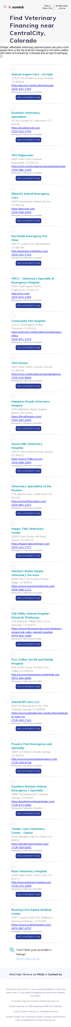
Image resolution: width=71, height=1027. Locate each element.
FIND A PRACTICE (47, 7)
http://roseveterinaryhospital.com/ (31, 882)
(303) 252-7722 (21, 254)
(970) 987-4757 (21, 928)
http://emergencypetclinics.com (29, 251)
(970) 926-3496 (21, 635)
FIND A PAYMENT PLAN (28, 97)
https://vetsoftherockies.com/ (28, 501)
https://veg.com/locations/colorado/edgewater (38, 166)
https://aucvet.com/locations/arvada (32, 85)
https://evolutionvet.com (25, 127)
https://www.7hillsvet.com (26, 458)
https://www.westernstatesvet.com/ (33, 586)
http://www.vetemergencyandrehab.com (35, 674)
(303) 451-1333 (21, 339)
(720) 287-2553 (21, 420)
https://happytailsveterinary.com (30, 543)
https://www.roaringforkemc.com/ (31, 924)
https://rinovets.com (23, 208)
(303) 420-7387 (21, 89)
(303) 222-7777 (21, 547)
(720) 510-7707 (21, 131)
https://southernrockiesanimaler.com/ (32, 801)
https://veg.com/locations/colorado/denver (36, 374)
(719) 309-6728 (21, 762)
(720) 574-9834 (21, 377)
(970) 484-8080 (21, 678)
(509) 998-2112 (21, 589)
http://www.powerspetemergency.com (34, 759)
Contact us (55, 974)
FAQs (40, 974)
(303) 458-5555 (21, 212)
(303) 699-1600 (21, 462)
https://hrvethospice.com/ (26, 416)
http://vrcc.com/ (20, 293)
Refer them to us (28, 959)
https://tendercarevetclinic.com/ (30, 843)
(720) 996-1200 (21, 169)
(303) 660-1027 (21, 504)
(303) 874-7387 (21, 297)
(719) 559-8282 (21, 847)
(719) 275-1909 (21, 885)
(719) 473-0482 (21, 805)
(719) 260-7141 (21, 720)
